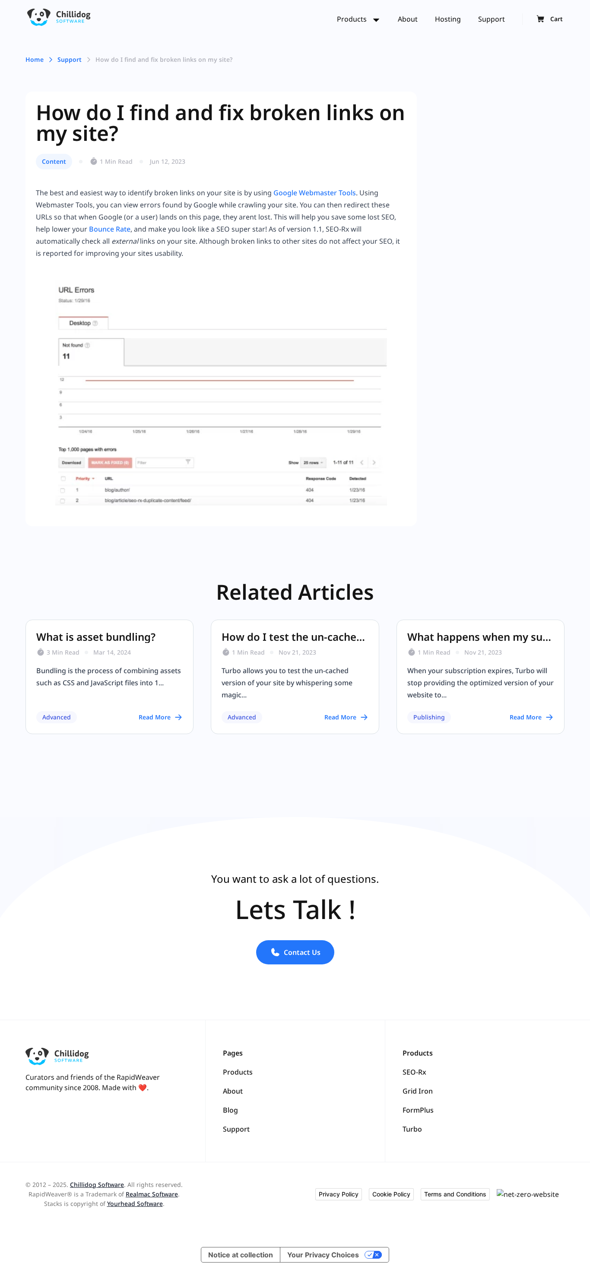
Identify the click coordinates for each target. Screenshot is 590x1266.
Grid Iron (418, 1091)
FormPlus (418, 1110)
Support (491, 19)
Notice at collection (240, 1254)
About (408, 19)
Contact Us (302, 952)
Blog (230, 1110)
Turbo (412, 1129)
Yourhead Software (135, 1203)
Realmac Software (152, 1194)
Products (352, 19)
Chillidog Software (97, 1184)
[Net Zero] (531, 1194)
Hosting (448, 19)
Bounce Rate (109, 229)
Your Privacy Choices (323, 1254)
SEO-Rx (414, 1072)
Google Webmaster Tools (314, 192)
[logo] (59, 19)
